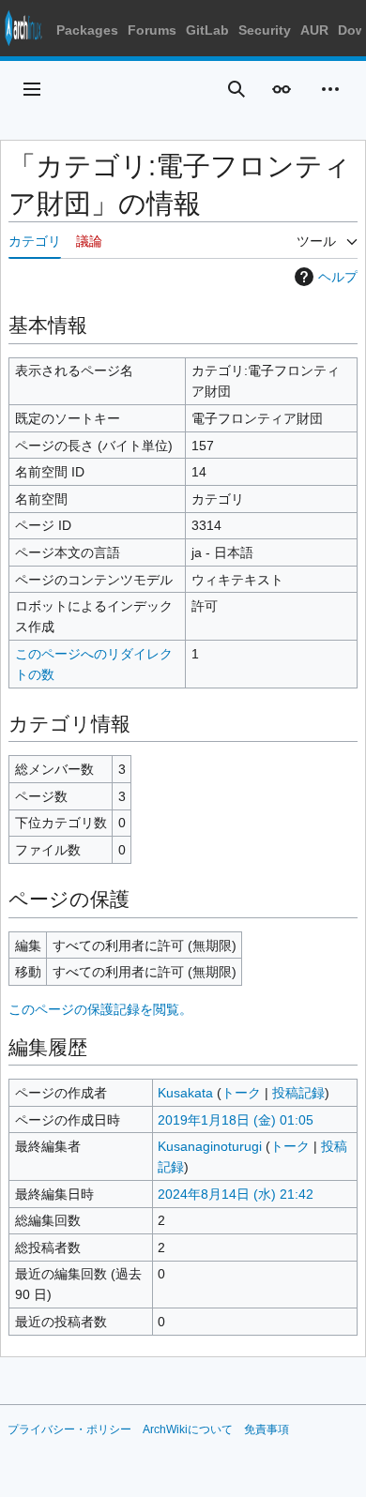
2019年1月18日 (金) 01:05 (235, 1119)
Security (264, 30)
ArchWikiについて (188, 1429)
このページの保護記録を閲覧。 (100, 1009)
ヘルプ (338, 276)
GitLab (207, 30)
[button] (32, 89)
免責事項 (266, 1429)
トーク (241, 1092)
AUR (314, 30)
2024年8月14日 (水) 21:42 (235, 1194)
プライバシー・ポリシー (69, 1429)
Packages (87, 30)
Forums (152, 30)
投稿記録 (298, 1092)
